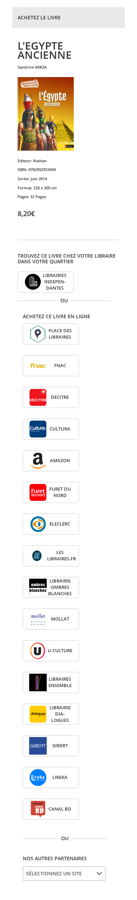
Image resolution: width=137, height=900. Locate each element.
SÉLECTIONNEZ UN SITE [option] (54, 873)
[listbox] (64, 874)
